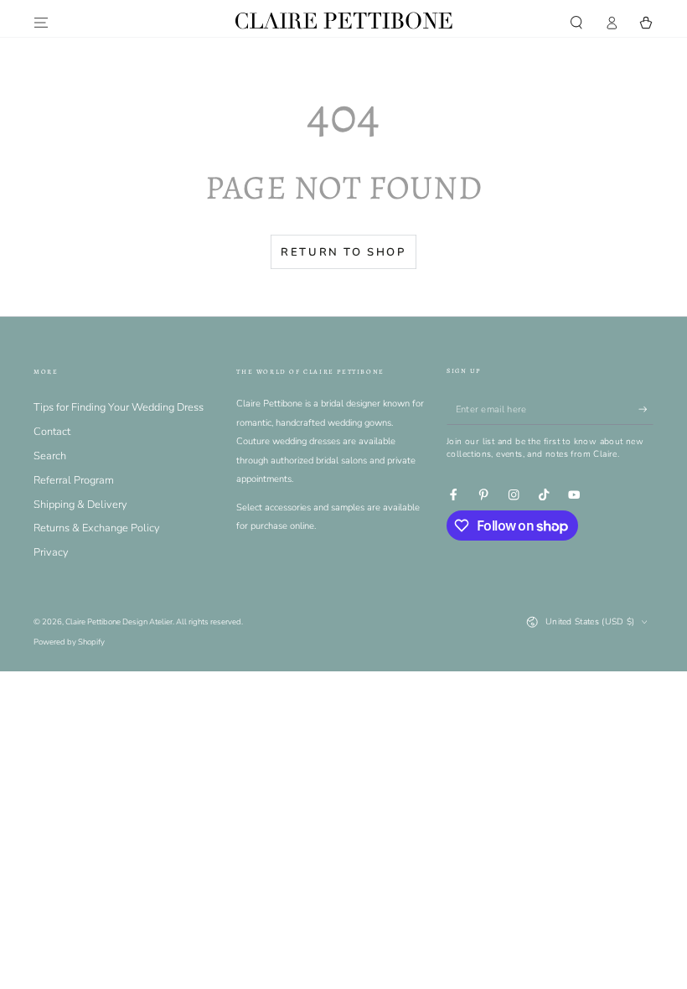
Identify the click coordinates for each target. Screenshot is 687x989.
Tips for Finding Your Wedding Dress (119, 407)
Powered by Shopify (69, 641)
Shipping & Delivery (80, 504)
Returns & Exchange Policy (97, 528)
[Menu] (41, 22)
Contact (52, 431)
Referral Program (74, 480)
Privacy (51, 552)
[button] (576, 22)
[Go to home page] (343, 22)
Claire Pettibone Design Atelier (119, 621)
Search (50, 455)
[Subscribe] (645, 409)
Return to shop (343, 252)
